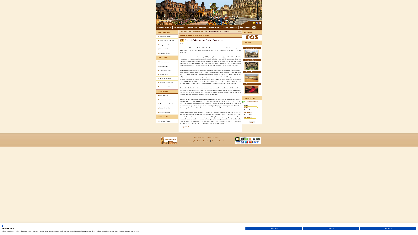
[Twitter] (252, 38)
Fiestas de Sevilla (164, 108)
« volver (239, 31)
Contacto (216, 137)
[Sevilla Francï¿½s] (260, 23)
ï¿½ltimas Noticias (164, 121)
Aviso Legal (191, 141)
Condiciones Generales (218, 141)
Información (192, 27)
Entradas (202, 27)
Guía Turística (163, 96)
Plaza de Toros (163, 74)
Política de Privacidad (203, 141)
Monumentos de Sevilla (166, 104)
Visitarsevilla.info (199, 137)
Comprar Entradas (164, 45)
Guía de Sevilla (214, 27)
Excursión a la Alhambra (166, 87)
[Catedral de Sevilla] (169, 144)
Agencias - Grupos (164, 53)
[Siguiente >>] (185, 127)
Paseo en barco (163, 66)
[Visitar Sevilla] (164, 24)
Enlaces (209, 137)
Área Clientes (245, 27)
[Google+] (256, 38)
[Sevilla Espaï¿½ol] (253, 23)
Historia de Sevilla (164, 112)
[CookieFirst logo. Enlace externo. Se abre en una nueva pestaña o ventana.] (2, 226)
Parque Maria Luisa (165, 70)
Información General (165, 100)
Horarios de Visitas (165, 49)
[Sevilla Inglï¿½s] (257, 23)
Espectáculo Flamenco (166, 83)
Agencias (233, 27)
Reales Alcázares (164, 62)
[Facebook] (247, 38)
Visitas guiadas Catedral (166, 41)
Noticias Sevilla (163, 117)
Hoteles (225, 27)
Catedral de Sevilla (164, 27)
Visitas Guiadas (179, 27)
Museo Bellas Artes (165, 78)
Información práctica (165, 36)
